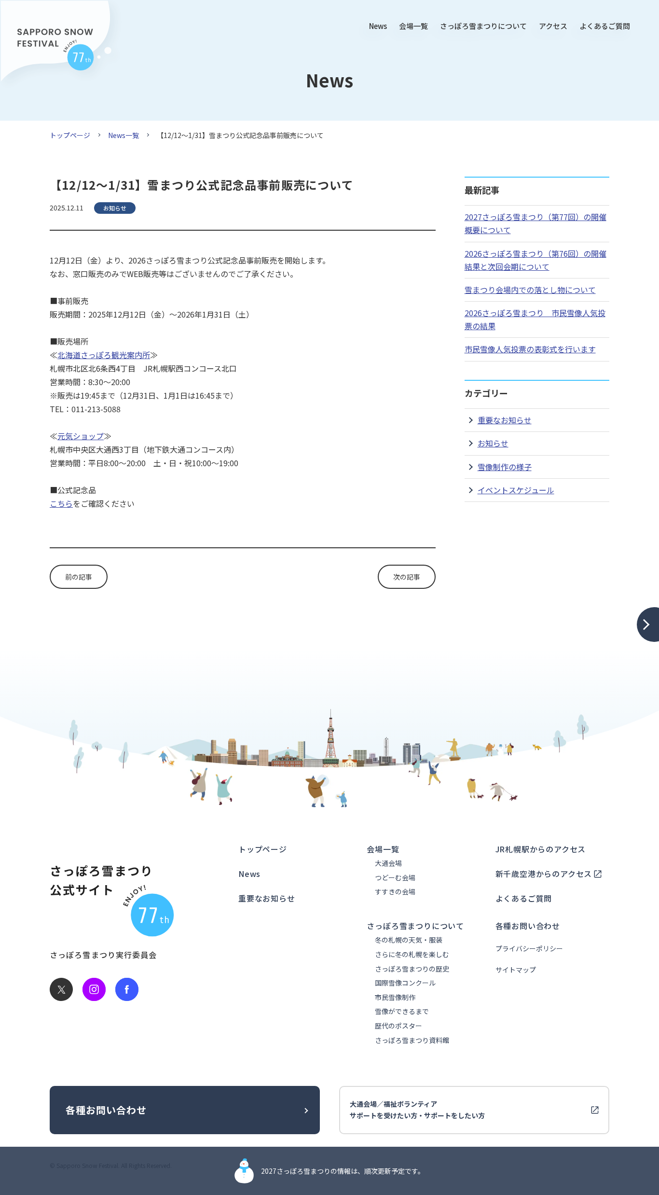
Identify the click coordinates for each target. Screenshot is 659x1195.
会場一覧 (413, 26)
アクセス (553, 26)
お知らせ (493, 443)
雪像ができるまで (402, 1011)
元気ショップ (80, 436)
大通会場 (388, 863)
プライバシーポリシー (529, 948)
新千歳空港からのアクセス (543, 873)
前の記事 (78, 577)
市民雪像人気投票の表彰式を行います (530, 349)
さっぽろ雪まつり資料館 (412, 1040)
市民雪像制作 (395, 997)
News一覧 (123, 135)
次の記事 (406, 577)
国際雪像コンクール (405, 982)
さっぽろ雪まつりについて (483, 26)
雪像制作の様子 (505, 466)
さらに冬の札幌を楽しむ (412, 954)
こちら (61, 503)
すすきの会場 (395, 891)
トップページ (70, 135)
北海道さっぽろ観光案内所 (103, 355)
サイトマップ (515, 969)
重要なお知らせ (505, 420)
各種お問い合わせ (527, 925)
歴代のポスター (398, 1025)
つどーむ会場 (395, 877)
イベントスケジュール (516, 490)
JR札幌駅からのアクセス (540, 849)
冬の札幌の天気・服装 (408, 940)
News (378, 26)
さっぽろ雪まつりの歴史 (412, 968)
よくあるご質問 (604, 26)
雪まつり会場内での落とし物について (530, 289)
